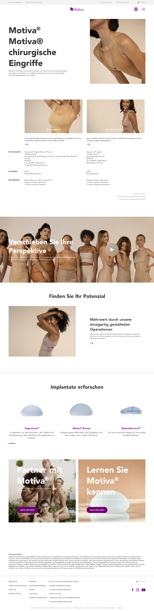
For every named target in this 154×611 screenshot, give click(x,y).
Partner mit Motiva (15, 2)
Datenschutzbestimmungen (106, 608)
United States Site (106, 2)
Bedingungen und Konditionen (84, 608)
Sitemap (120, 608)
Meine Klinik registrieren (34, 2)
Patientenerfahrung (122, 2)
